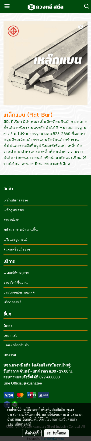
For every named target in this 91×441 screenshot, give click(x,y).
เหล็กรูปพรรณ (14, 210)
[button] (85, 6)
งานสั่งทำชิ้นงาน (16, 282)
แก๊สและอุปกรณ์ (15, 239)
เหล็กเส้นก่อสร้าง (16, 200)
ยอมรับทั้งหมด (56, 433)
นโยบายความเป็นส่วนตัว (60, 419)
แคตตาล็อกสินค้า (16, 345)
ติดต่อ (8, 325)
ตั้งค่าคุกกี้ (31, 433)
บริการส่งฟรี (12, 302)
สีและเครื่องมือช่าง (17, 249)
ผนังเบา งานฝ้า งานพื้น (21, 230)
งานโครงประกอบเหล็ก (20, 292)
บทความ (10, 355)
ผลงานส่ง (11, 335)
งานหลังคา (12, 220)
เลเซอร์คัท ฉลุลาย (16, 273)
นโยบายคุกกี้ (23, 424)
